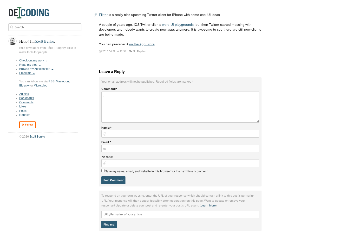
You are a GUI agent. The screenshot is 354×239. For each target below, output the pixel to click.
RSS (51, 81)
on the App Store (142, 44)
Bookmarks (26, 98)
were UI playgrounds (178, 25)
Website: (107, 157)
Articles (24, 94)
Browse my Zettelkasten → (36, 68)
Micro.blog (40, 85)
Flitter (103, 15)
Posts (22, 110)
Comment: (108, 89)
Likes (22, 106)
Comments (26, 102)
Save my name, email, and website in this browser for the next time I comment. (156, 171)
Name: (105, 127)
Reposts (24, 114)
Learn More (208, 205)
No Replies (139, 51)
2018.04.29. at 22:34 (114, 51)
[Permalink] (95, 15)
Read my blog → (30, 64)
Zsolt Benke (37, 136)
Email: (105, 142)
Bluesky (24, 85)
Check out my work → (33, 60)
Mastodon (62, 81)
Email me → (27, 73)
